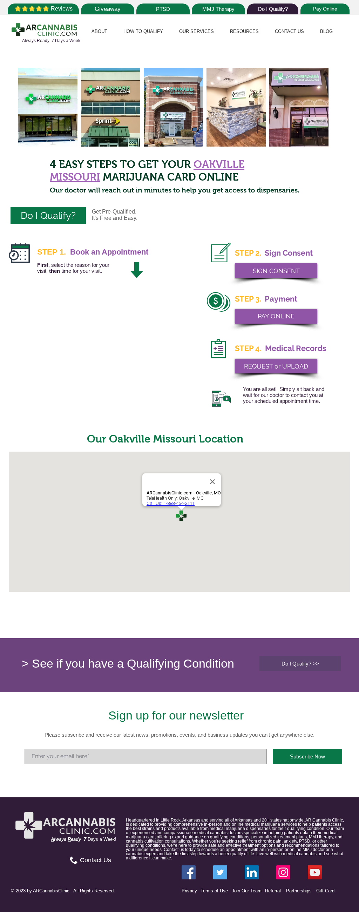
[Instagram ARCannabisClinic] (283, 872)
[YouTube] (315, 872)
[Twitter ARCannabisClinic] (220, 872)
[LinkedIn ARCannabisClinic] (252, 872)
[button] (99, 31)
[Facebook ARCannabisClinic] (189, 872)
